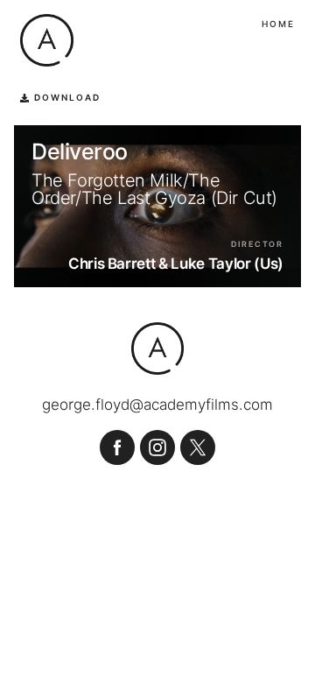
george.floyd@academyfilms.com (157, 405)
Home (278, 23)
